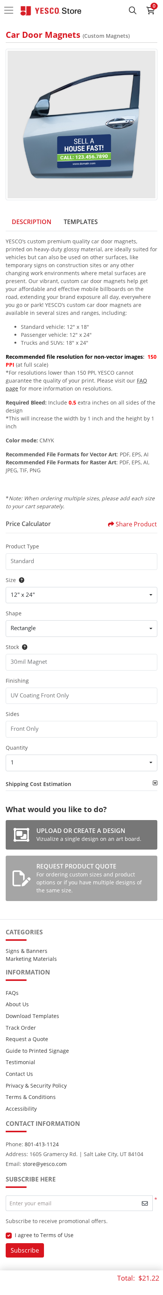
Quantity (17, 747)
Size (11, 580)
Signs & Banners (26, 950)
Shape (14, 613)
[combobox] (81, 595)
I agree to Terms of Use (44, 1235)
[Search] (132, 10)
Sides (12, 714)
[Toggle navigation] (11, 10)
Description (32, 222)
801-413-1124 (42, 1144)
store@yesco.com (45, 1163)
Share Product (136, 524)
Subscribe (25, 1250)
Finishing (17, 680)
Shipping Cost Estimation (38, 784)
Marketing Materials (31, 958)
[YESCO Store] (50, 10)
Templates (81, 222)
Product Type (22, 546)
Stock (12, 647)
